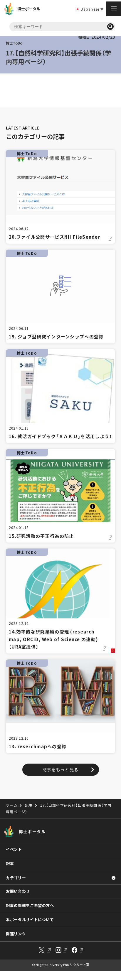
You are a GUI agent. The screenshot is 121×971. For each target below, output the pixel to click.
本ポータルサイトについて (30, 919)
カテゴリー (16, 877)
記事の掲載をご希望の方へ (30, 905)
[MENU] (113, 8)
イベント (14, 849)
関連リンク (16, 933)
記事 (10, 863)
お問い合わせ (18, 891)
